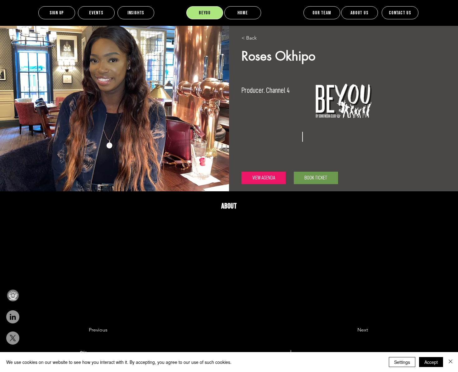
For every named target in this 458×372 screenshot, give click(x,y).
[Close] (450, 362)
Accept (431, 362)
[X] (12, 338)
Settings (402, 362)
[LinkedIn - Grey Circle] (12, 316)
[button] (12, 295)
